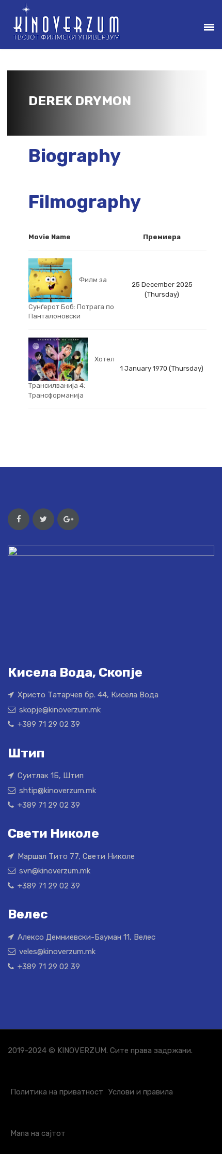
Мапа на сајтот (38, 1133)
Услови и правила (140, 1092)
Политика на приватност (56, 1092)
